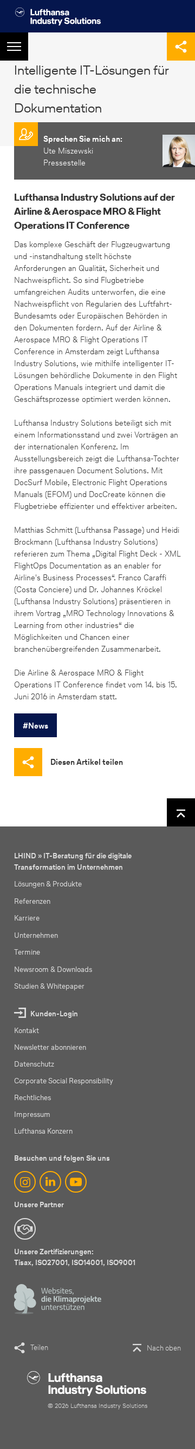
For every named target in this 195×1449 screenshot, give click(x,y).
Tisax (22, 1263)
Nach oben (164, 1348)
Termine (27, 952)
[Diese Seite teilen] (181, 46)
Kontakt (26, 1030)
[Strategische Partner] (25, 1229)
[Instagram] (25, 1182)
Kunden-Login (54, 1014)
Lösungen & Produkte (48, 884)
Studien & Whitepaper (49, 986)
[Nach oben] (181, 812)
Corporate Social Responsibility (63, 1081)
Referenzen (32, 901)
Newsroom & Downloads (53, 969)
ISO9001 (121, 1263)
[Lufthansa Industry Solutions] (57, 16)
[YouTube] (76, 1182)
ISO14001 (87, 1263)
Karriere (27, 918)
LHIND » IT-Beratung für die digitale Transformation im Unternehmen (73, 861)
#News (35, 725)
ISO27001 (51, 1263)
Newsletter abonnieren (50, 1047)
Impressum (32, 1114)
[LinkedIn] (50, 1182)
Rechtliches (32, 1098)
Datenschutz (34, 1064)
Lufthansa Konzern (43, 1131)
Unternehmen (36, 935)
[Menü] (14, 46)
